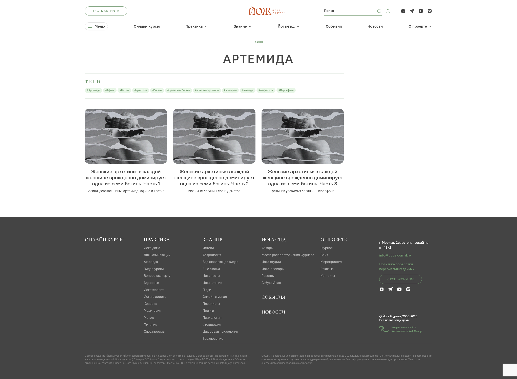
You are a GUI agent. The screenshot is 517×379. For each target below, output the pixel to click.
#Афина (110, 90)
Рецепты (268, 276)
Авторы (267, 248)
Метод (149, 318)
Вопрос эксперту (157, 276)
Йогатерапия (154, 290)
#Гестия (124, 90)
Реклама (327, 269)
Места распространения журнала (288, 255)
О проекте (418, 26)
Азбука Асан (271, 283)
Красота (150, 304)
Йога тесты (211, 276)
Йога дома (152, 248)
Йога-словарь (273, 269)
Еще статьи (211, 269)
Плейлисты (211, 304)
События (334, 26)
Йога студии (271, 262)
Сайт (324, 255)
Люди (207, 290)
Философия (212, 325)
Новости (375, 26)
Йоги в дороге (155, 297)
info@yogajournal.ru (395, 255)
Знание (240, 26)
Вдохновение (213, 338)
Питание (150, 325)
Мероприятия (331, 262)
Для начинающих (157, 255)
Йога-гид (286, 26)
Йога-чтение (212, 283)
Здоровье (151, 283)
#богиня (157, 90)
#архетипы (140, 90)
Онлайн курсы (147, 26)
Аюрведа (151, 262)
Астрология (212, 255)
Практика (194, 26)
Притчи (208, 310)
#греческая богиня (178, 90)
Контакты (327, 276)
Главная (258, 42)
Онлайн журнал (215, 297)
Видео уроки (154, 269)
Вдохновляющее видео (221, 262)
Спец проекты (154, 331)
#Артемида (93, 90)
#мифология (265, 90)
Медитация (152, 310)
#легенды (247, 90)
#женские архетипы (207, 90)
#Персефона (286, 90)
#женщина (230, 90)
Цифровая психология (220, 331)
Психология (212, 318)
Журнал (326, 248)
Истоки (208, 248)
